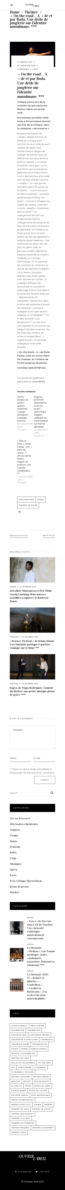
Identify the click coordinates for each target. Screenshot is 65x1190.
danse (24, 1049)
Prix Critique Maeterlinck (26, 881)
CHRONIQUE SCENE (20, 1044)
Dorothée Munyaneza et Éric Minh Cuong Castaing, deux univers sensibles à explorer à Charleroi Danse (31, 596)
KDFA (13, 852)
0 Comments (23, 69)
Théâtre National (20, 1128)
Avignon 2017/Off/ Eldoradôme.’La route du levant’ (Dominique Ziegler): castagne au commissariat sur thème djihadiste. (42, 412)
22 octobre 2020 (28, 587)
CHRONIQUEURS (39, 1044)
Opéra (13, 869)
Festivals (15, 846)
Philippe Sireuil (20, 1095)
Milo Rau (16, 1081)
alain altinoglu (19, 1026)
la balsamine (24, 1067)
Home (15, 12)
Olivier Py (16, 1086)
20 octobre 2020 (30, 684)
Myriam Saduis (41, 1081)
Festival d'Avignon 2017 (23, 1053)
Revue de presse (19, 886)
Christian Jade (28, 66)
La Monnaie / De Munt (22, 1072)
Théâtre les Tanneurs (22, 1123)
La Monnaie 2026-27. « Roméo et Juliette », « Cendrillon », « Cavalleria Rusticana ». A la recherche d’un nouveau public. (38, 986)
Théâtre (31, 12)
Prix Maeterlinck (40, 1095)
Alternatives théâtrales (24, 824)
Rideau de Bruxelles (22, 1100)
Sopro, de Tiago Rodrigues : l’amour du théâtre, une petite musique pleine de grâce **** (32, 691)
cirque (14, 1049)
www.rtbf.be (38, 381)
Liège (13, 858)
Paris (13, 875)
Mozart (27, 1081)
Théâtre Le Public (20, 1118)
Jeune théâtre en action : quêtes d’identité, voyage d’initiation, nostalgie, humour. (22, 409)
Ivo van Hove (44, 1063)
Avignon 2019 (33, 1030)
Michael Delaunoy (21, 1077)
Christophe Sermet (40, 1035)
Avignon (15, 829)
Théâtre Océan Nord (43, 1128)
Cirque (14, 835)
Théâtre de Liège (20, 1109)
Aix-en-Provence (20, 818)
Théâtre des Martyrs (22, 1114)
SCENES (40, 500)
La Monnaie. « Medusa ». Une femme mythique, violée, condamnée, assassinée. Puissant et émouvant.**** (41, 956)
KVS (13, 1067)
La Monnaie (40, 1067)
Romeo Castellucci (21, 1104)
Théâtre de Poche (28, 505)
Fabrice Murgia (39, 1049)
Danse (13, 587)
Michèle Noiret (41, 1077)
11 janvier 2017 (24, 62)
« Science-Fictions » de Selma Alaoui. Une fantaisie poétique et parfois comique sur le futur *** (32, 644)
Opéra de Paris (42, 1086)
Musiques (15, 864)
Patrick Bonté (18, 1091)
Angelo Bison (37, 1026)
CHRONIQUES (47, 1040)
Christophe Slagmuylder (24, 1040)
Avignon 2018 (17, 1030)
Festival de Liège (20, 1058)
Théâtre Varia (18, 1132)
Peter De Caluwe (38, 1091)
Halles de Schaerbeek (23, 1063)
